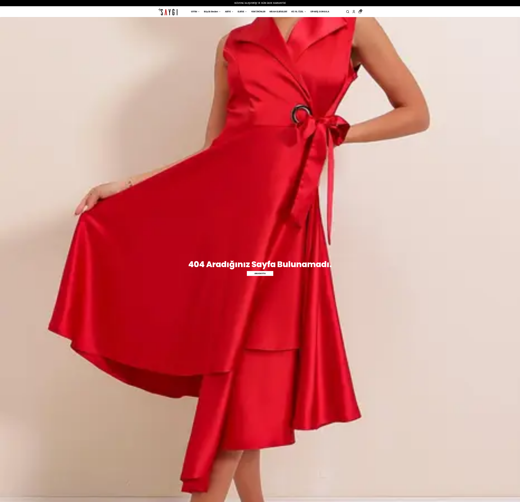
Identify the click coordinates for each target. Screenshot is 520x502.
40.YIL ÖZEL (297, 11)
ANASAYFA (260, 273)
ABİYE (228, 11)
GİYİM (194, 11)
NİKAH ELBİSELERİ (278, 11)
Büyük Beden (211, 11)
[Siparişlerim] (353, 11)
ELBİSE (241, 11)
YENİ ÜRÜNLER (258, 11)
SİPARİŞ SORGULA (319, 11)
